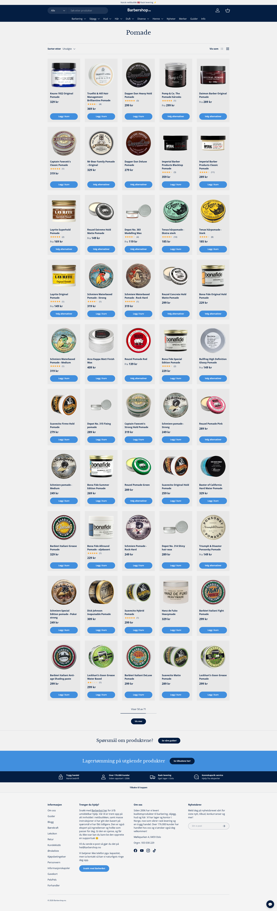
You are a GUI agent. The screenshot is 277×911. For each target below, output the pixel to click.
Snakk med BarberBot (94, 868)
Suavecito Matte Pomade (171, 677)
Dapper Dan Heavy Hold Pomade (138, 95)
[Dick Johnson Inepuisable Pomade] (101, 592)
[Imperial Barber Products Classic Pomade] (213, 143)
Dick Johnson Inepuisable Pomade (99, 612)
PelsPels (52, 879)
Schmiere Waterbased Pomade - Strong (99, 296)
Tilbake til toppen (138, 787)
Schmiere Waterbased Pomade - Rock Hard (137, 296)
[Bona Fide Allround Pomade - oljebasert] (101, 527)
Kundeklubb (54, 845)
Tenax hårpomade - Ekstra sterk (173, 231)
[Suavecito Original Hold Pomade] (176, 466)
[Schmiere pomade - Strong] (176, 405)
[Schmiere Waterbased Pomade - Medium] (64, 340)
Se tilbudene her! (182, 761)
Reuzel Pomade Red (136, 359)
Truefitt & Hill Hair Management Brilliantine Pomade (98, 97)
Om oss (52, 810)
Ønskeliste (53, 850)
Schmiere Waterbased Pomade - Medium (62, 360)
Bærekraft (53, 827)
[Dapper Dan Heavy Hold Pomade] (138, 75)
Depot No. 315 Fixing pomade (99, 425)
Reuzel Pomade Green (137, 484)
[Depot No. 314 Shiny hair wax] (176, 527)
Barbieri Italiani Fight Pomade (211, 612)
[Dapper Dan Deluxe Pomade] (138, 143)
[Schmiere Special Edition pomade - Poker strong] (64, 592)
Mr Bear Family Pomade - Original (101, 163)
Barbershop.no (60, 900)
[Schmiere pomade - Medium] (64, 466)
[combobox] (78, 10)
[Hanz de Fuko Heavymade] (176, 592)
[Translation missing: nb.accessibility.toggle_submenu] (85, 18)
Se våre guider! (169, 740)
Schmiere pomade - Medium (61, 486)
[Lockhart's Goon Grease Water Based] (101, 657)
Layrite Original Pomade (59, 296)
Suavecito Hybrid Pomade (134, 612)
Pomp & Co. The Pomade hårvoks (171, 95)
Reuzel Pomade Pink (211, 423)
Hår (117, 18)
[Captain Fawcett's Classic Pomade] (64, 143)
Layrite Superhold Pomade (60, 231)
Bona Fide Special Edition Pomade (172, 360)
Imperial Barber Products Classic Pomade (208, 165)
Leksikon (52, 833)
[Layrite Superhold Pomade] (64, 211)
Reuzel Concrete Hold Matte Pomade (174, 296)
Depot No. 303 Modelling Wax (133, 231)
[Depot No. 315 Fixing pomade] (101, 405)
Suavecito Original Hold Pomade (175, 486)
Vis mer (138, 721)
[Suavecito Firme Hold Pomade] (64, 405)
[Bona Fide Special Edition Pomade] (176, 340)
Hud (105, 18)
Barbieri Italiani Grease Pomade (63, 547)
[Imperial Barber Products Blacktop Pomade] (176, 143)
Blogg (51, 822)
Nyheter (171, 18)
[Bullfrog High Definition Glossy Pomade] (213, 340)
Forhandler (54, 885)
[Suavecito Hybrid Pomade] (138, 592)
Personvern (54, 862)
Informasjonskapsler (59, 868)
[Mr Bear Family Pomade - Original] (101, 143)
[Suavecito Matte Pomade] (176, 657)
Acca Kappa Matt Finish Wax (100, 360)
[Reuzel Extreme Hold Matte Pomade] (101, 211)
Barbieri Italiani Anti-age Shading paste (62, 677)
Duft (128, 18)
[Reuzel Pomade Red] (138, 340)
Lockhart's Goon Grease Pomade (213, 677)
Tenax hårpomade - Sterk (210, 231)
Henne (156, 18)
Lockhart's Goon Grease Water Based (101, 677)
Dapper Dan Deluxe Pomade (136, 163)
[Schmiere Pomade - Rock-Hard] (138, 527)
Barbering (77, 18)
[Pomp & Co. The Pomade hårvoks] (176, 75)
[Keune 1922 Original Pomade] (64, 75)
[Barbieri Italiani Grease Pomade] (64, 527)
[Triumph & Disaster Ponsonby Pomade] (213, 527)
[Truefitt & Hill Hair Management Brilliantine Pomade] (101, 75)
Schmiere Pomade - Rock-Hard (136, 547)
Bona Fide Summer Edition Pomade (98, 486)
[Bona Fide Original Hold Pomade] (213, 276)
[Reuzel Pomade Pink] (213, 405)
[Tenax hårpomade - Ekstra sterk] (176, 211)
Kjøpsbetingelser (57, 856)
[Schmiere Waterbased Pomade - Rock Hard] (138, 276)
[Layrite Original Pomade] (64, 276)
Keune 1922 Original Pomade (61, 95)
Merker (183, 18)
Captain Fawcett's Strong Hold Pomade (136, 425)
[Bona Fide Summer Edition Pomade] (101, 466)
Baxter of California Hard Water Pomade (210, 486)
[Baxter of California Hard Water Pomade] (213, 466)
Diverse (141, 18)
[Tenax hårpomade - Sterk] (213, 211)
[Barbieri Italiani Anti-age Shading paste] (64, 657)
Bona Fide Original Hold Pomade (213, 296)
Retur (51, 839)
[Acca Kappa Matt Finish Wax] (101, 340)
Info (203, 18)
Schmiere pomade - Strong (173, 425)
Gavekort (53, 874)
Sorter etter (54, 48)
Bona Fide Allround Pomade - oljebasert (98, 547)
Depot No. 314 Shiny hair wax (173, 547)
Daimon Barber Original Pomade (213, 95)
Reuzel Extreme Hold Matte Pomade (99, 231)
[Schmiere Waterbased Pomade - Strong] (101, 276)
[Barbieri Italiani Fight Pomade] (213, 592)
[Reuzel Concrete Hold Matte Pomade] (176, 276)
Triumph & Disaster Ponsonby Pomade (210, 547)
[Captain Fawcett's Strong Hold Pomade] (138, 405)
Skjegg (92, 18)
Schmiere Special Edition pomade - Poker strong (63, 614)
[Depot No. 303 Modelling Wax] (138, 211)
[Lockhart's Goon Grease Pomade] (213, 657)
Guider (194, 18)
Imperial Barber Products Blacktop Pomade (172, 165)
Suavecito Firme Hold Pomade (62, 425)
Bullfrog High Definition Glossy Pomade (213, 360)
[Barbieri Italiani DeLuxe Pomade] (138, 657)
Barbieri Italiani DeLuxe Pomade (138, 677)
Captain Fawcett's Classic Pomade (60, 163)
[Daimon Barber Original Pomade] (213, 75)
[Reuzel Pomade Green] (138, 466)
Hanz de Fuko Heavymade (169, 612)
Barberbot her (99, 810)
